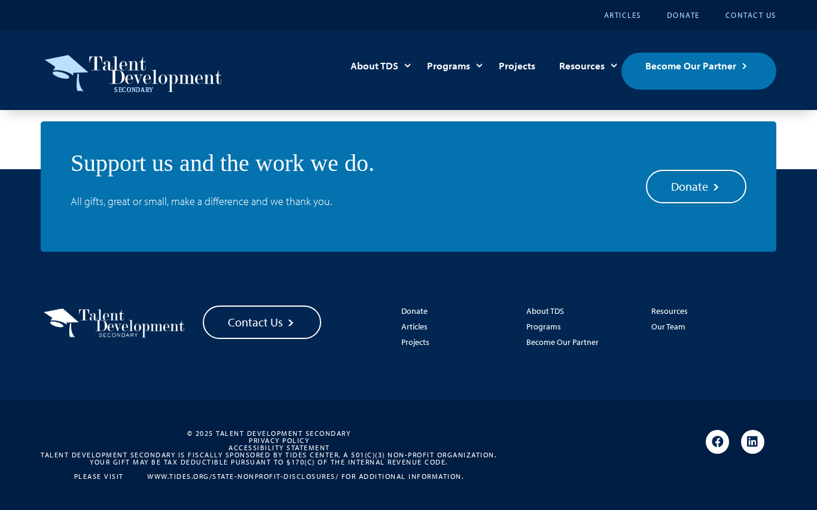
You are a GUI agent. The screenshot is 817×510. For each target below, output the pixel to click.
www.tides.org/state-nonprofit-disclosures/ (243, 476)
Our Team (668, 326)
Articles (622, 15)
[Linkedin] (752, 442)
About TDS (374, 65)
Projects (517, 65)
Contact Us (750, 15)
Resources (582, 65)
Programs (448, 65)
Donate (683, 15)
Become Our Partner (690, 65)
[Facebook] (717, 442)
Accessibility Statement (279, 447)
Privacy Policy (279, 440)
